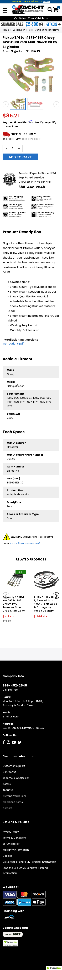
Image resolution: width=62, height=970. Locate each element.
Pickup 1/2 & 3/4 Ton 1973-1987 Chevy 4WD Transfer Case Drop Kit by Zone (14, 603)
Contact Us (9, 772)
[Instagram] (8, 742)
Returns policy (11, 844)
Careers (7, 808)
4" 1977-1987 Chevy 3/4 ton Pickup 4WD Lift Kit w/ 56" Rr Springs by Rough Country (46, 603)
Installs (7, 784)
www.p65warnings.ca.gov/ (25, 543)
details (46, 1)
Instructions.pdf (13, 344)
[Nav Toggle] (5, 11)
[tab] (24, 232)
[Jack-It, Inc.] (28, 9)
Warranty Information (16, 850)
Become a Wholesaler (16, 778)
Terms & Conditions (15, 838)
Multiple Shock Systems (47, 29)
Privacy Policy (11, 831)
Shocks (33, 29)
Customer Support (14, 766)
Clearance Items (13, 802)
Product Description (22, 232)
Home (6, 29)
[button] (18, 104)
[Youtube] (14, 742)
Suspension (19, 29)
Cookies (7, 856)
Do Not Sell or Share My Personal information (29, 862)
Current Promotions (14, 796)
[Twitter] (20, 742)
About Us (8, 790)
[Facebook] (4, 742)
